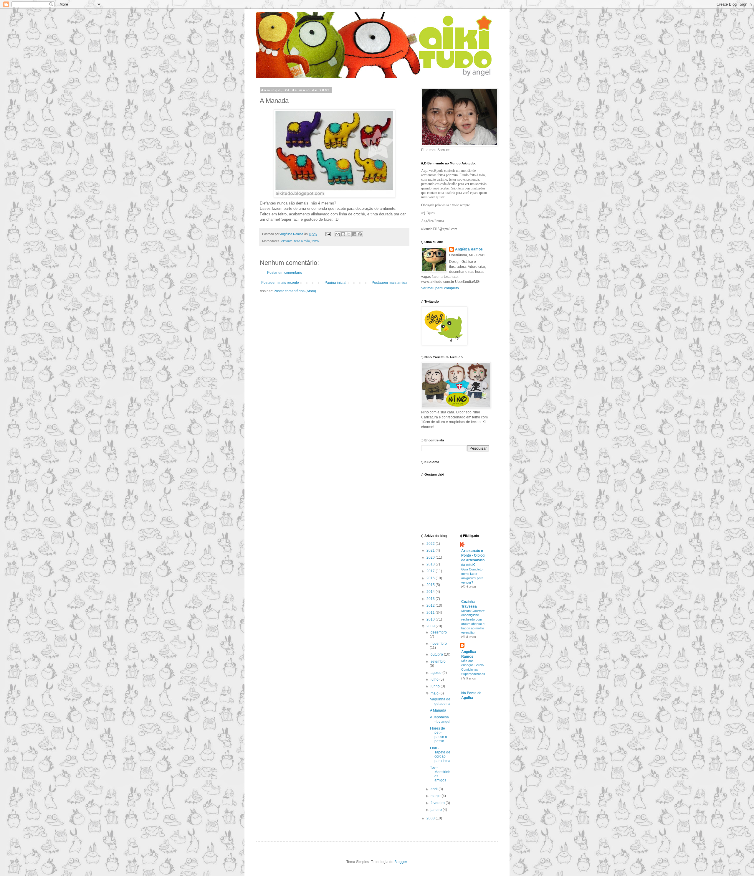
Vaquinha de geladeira (440, 701)
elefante (286, 241)
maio (435, 693)
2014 (431, 592)
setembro (438, 661)
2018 (431, 564)
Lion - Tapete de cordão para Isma (440, 754)
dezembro (439, 632)
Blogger (400, 862)
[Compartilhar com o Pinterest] (360, 234)
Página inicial (335, 283)
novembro (439, 643)
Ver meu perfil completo (440, 288)
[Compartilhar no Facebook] (354, 234)
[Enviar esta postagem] (328, 234)
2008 (431, 818)
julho (435, 679)
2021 (431, 550)
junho (436, 686)
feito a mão (302, 241)
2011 (431, 613)
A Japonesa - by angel (440, 719)
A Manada (438, 710)
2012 (431, 605)
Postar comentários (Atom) (295, 291)
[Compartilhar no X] (349, 234)
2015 (431, 585)
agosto (436, 673)
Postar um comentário (284, 272)
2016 (431, 578)
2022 (431, 544)
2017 (431, 571)
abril (435, 789)
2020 (431, 557)
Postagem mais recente (280, 283)
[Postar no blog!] (343, 234)
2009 (431, 626)
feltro (315, 241)
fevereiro (438, 803)
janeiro (437, 810)
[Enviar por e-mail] (337, 234)
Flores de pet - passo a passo (438, 734)
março (436, 796)
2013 (431, 599)
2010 (431, 619)
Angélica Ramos (469, 249)
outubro (437, 654)
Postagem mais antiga (389, 283)
